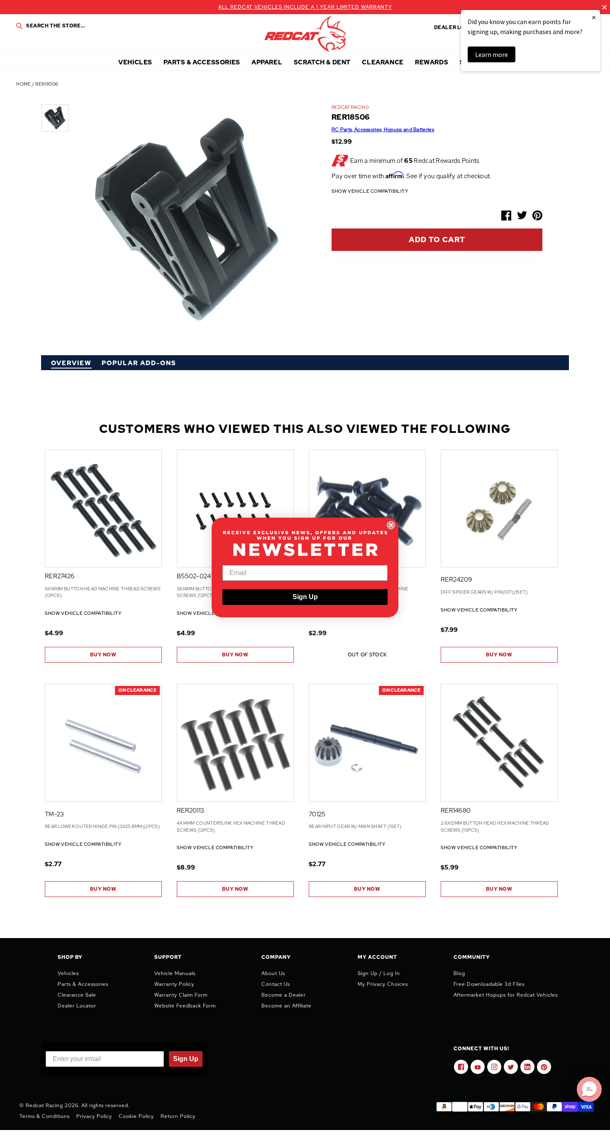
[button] (589, 1089)
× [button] (594, 17)
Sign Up (305, 596)
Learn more (491, 54)
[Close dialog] (391, 525)
